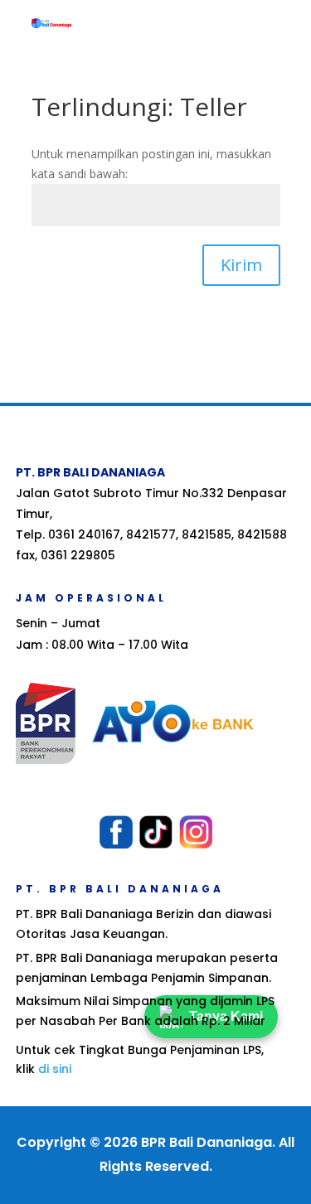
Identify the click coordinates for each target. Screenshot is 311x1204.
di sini (54, 1069)
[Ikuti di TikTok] (156, 832)
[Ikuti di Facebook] (116, 832)
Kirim (241, 265)
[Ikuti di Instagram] (195, 832)
